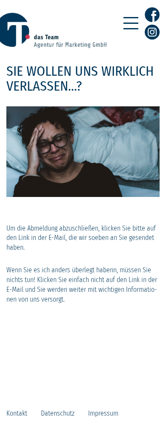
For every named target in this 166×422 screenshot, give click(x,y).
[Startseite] (53, 46)
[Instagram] (152, 32)
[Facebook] (152, 16)
